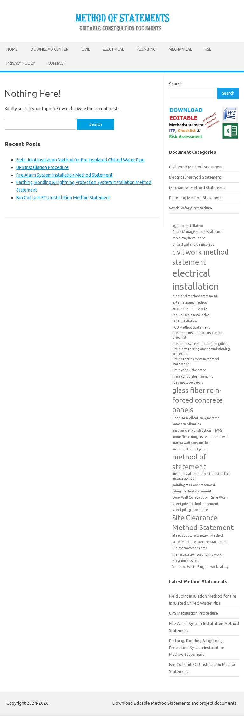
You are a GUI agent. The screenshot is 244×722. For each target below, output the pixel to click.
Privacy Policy (20, 63)
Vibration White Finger (190, 567)
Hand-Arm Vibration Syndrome (196, 418)
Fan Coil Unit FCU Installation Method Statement (63, 197)
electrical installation (195, 280)
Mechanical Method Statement (197, 187)
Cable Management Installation (197, 232)
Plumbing (146, 49)
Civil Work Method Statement (196, 167)
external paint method (189, 302)
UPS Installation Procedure (42, 167)
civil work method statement (200, 257)
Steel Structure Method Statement (199, 542)
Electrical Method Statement (195, 177)
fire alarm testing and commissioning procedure (201, 351)
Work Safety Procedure (190, 208)
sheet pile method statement (195, 504)
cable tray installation (189, 238)
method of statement (189, 462)
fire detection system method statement (195, 361)
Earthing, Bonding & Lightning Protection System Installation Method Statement (196, 647)
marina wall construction (191, 443)
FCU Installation (184, 321)
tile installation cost (187, 554)
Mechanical (180, 49)
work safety (219, 567)
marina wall (219, 437)
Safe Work (219, 497)
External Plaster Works (189, 309)
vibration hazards (185, 561)
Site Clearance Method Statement (203, 522)
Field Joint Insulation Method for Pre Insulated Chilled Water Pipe (80, 159)
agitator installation (187, 226)
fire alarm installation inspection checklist (197, 335)
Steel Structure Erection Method (197, 535)
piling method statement (191, 491)
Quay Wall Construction (190, 497)
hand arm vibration (186, 424)
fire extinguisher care (189, 370)
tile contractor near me (190, 548)
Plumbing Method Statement (195, 197)
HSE (208, 49)
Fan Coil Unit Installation (191, 315)
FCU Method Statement (191, 327)
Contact (56, 63)
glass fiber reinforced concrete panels (197, 400)
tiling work (213, 554)
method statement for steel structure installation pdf (201, 476)
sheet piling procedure (190, 510)
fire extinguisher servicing (193, 376)
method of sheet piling (190, 449)
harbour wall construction (191, 430)
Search (175, 83)
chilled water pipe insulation (194, 244)
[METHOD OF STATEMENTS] (122, 31)
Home (12, 49)
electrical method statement (194, 296)
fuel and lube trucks (187, 382)
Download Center (49, 49)
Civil (85, 49)
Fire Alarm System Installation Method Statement (64, 175)
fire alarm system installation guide (199, 344)
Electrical (113, 49)
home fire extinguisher (190, 437)
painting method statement (193, 485)
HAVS (218, 430)
